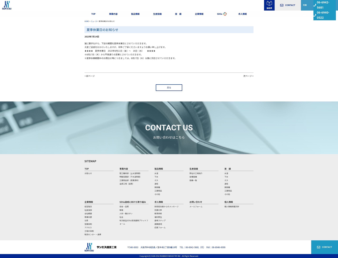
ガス (156, 180)
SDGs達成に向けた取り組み (132, 201)
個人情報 (228, 201)
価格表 (269, 8)
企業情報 (199, 13)
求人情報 (242, 13)
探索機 (157, 187)
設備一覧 (193, 180)
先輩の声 (158, 210)
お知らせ (88, 173)
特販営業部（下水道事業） (130, 176)
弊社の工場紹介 (195, 173)
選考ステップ (160, 220)
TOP (93, 13)
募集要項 (158, 224)
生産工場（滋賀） (126, 183)
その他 (157, 194)
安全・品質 (124, 206)
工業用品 (158, 190)
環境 (121, 210)
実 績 (227, 168)
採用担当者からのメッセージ (166, 206)
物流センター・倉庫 (92, 234)
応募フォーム (160, 227)
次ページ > (248, 75)
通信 (156, 183)
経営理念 (88, 206)
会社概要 (88, 213)
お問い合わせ (195, 201)
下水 (156, 176)
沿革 (86, 220)
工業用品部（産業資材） (129, 180)
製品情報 (135, 13)
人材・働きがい (125, 213)
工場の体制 (89, 231)
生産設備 (193, 168)
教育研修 (158, 213)
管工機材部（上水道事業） (130, 173)
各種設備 (193, 176)
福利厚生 (158, 217)
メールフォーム (195, 206)
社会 (121, 217)
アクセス (88, 227)
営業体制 (88, 224)
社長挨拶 (88, 210)
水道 (156, 173)
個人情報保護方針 (231, 206)
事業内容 (113, 13)
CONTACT (290, 5)
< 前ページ (89, 75)
